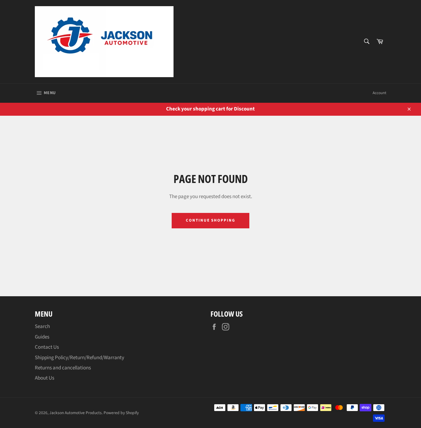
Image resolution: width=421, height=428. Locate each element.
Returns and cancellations (63, 368)
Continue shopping (210, 220)
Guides (42, 337)
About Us (44, 378)
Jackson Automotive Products (75, 413)
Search (42, 326)
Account (379, 93)
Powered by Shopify (121, 413)
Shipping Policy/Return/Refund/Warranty (79, 357)
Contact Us (47, 347)
